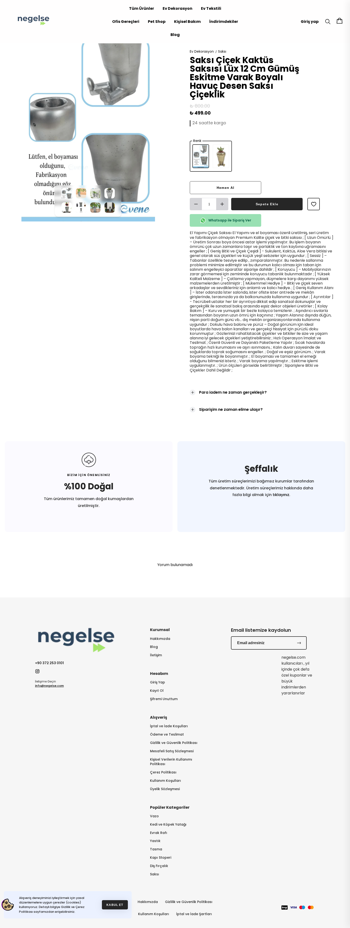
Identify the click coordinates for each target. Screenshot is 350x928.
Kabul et (114, 904)
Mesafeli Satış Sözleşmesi (172, 751)
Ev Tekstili (211, 8)
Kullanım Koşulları (165, 780)
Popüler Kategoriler (170, 807)
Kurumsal (160, 629)
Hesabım (159, 673)
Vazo (154, 816)
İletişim (156, 655)
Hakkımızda (160, 639)
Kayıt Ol (157, 690)
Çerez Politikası (163, 772)
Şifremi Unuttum (164, 699)
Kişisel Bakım (187, 21)
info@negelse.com (49, 686)
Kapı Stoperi (160, 857)
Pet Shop (156, 21)
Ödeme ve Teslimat (167, 734)
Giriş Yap (157, 682)
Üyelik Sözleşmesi (165, 789)
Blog (175, 34)
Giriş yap (310, 21)
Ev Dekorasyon (177, 8)
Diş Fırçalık (159, 866)
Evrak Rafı (158, 833)
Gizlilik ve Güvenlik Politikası (173, 743)
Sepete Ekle (267, 204)
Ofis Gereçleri (125, 21)
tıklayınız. (281, 494)
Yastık (155, 841)
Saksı (222, 51)
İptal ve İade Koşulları (169, 726)
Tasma (156, 849)
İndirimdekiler (223, 21)
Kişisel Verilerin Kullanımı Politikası (171, 761)
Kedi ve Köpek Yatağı (168, 824)
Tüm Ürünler (141, 8)
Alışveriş (158, 717)
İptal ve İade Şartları (194, 914)
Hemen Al (226, 188)
